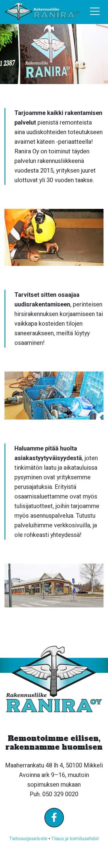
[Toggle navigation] (95, 11)
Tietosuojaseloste (28, 838)
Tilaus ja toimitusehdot (75, 838)
